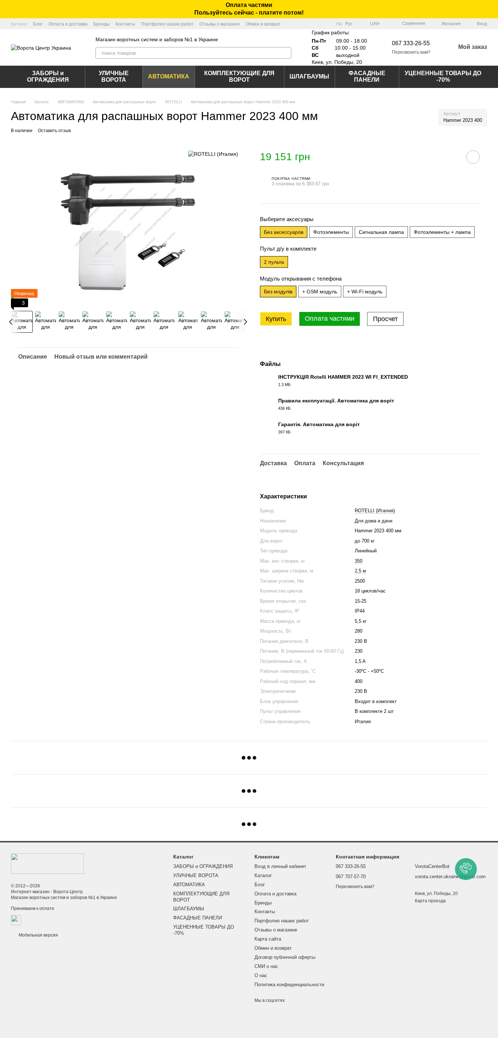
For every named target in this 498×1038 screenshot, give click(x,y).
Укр (338, 24)
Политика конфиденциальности (289, 984)
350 (358, 561)
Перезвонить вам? (411, 52)
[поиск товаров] (285, 53)
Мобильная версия (37, 935)
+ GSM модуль (319, 291)
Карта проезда (430, 900)
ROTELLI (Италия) (375, 510)
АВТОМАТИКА (168, 76)
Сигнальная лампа (381, 232)
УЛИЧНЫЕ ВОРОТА (114, 76)
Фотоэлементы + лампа (442, 232)
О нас (260, 975)
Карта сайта (267, 939)
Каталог (19, 24)
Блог (38, 24)
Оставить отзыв (54, 130)
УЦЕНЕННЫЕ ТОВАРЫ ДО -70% (443, 76)
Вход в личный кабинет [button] (280, 866)
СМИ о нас (266, 966)
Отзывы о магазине (219, 24)
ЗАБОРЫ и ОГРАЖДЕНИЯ (48, 76)
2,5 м (360, 571)
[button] (492, 9)
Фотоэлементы (331, 232)
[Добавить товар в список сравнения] (452, 156)
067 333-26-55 (411, 43)
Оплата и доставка (67, 24)
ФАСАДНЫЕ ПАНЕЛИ (367, 76)
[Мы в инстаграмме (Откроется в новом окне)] (325, 24)
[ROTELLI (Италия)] (213, 153)
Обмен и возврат (263, 24)
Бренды (101, 24)
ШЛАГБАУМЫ (309, 76)
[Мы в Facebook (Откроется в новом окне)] (308, 24)
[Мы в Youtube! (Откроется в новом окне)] (316, 24)
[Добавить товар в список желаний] (473, 157)
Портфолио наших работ (167, 24)
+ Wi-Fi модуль (364, 291)
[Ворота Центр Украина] (47, 863)
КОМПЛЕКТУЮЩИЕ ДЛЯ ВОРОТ (239, 76)
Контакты (125, 24)
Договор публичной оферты (284, 957)
